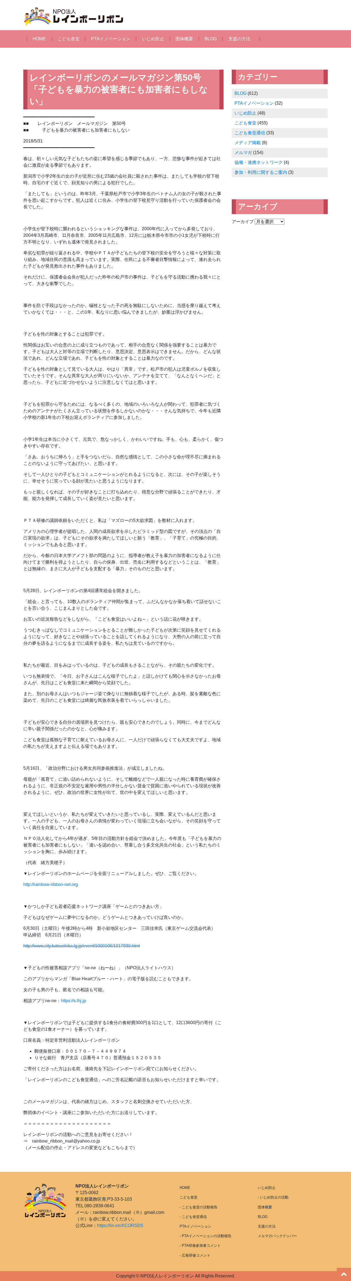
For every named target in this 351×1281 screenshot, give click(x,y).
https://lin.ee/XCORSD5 (120, 1225)
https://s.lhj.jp (73, 1000)
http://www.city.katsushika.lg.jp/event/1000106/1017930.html (81, 946)
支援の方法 (239, 38)
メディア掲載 (247, 142)
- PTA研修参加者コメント (200, 1245)
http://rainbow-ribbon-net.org (50, 884)
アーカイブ (243, 221)
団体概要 (184, 38)
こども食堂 (69, 38)
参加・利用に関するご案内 (260, 172)
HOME (39, 38)
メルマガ (243, 152)
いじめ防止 (153, 38)
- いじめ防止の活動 (273, 1197)
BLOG (211, 38)
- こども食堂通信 (193, 1217)
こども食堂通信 (249, 132)
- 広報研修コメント (195, 1255)
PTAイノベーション (110, 38)
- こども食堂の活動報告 (198, 1207)
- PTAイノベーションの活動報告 (205, 1236)
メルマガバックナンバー (277, 1236)
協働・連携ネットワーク (258, 162)
